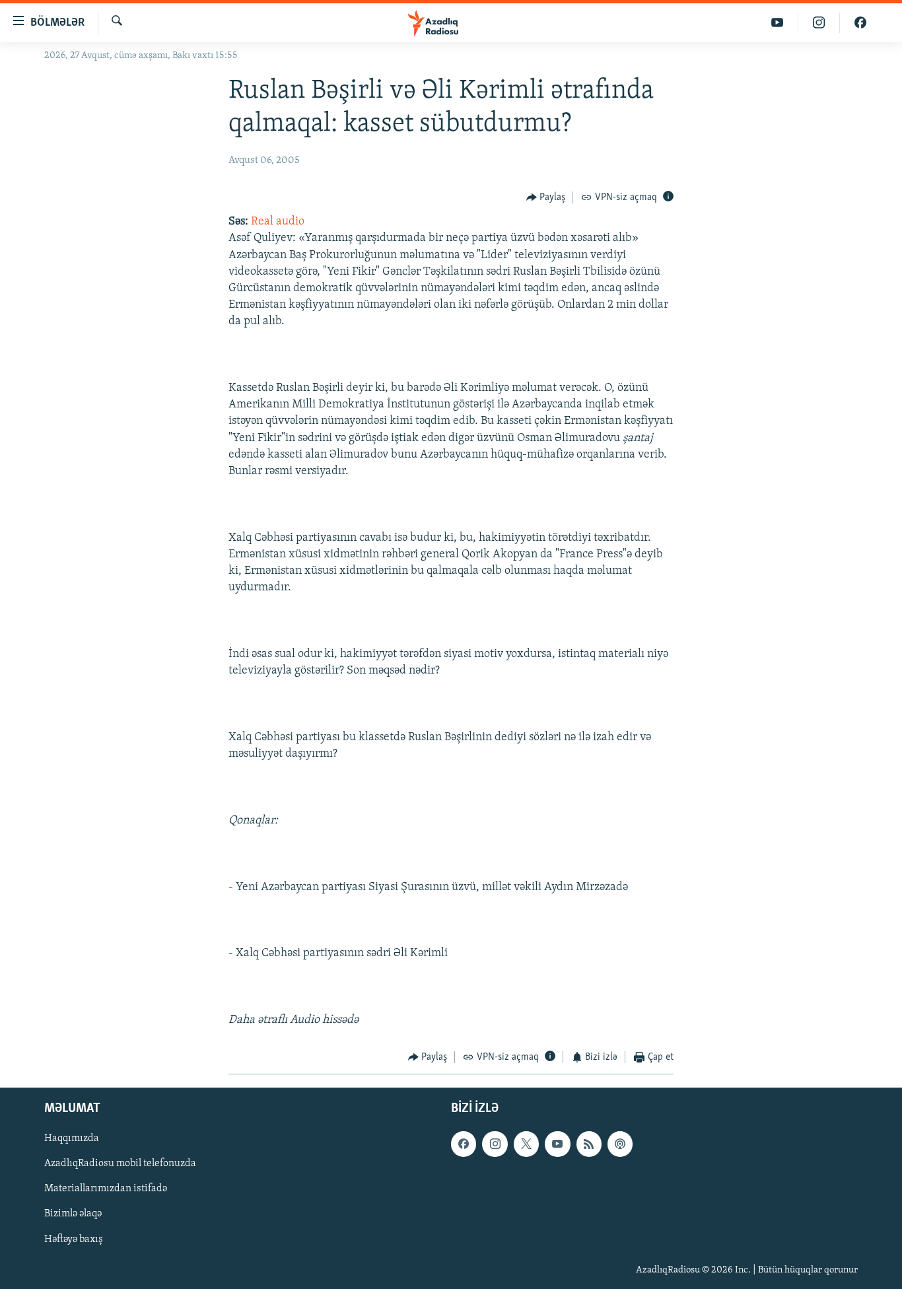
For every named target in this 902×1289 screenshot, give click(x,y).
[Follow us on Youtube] (557, 1143)
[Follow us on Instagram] (494, 1143)
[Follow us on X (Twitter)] (526, 1143)
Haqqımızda (71, 1138)
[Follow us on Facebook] (463, 1143)
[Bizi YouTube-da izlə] (777, 23)
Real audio (277, 222)
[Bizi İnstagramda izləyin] (819, 23)
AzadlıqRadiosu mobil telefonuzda (120, 1163)
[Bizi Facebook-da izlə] (860, 23)
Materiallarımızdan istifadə (105, 1188)
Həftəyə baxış (73, 1239)
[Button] (546, 197)
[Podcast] (620, 1143)
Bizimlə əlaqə (73, 1213)
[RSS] (589, 1143)
